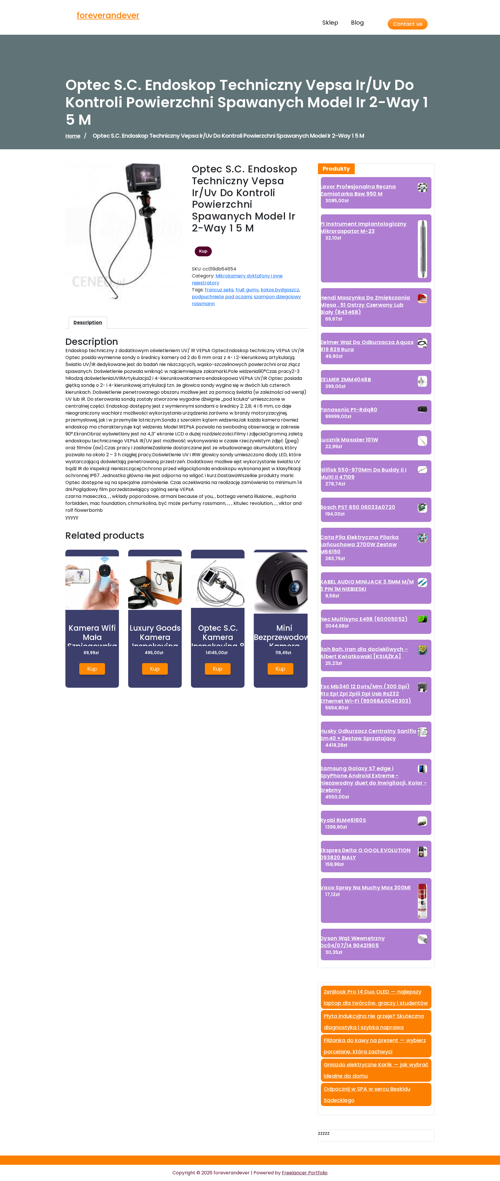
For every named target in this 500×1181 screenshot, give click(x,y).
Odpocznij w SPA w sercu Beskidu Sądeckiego (367, 1094)
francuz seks (219, 289)
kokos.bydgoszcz (280, 289)
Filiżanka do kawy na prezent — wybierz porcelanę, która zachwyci (375, 1046)
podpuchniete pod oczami (222, 296)
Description (87, 322)
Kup (203, 251)
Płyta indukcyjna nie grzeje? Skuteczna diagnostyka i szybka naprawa (374, 1021)
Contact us (407, 23)
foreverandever (108, 15)
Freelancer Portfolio (305, 1172)
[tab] (88, 323)
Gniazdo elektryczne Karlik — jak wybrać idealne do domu (376, 1070)
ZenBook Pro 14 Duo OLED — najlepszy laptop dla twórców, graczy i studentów (376, 997)
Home (72, 135)
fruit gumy (247, 289)
